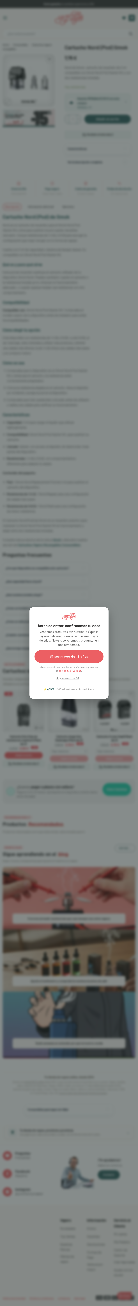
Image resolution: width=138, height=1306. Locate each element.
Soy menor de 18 (67, 678)
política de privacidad (70, 670)
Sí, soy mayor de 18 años (69, 656)
